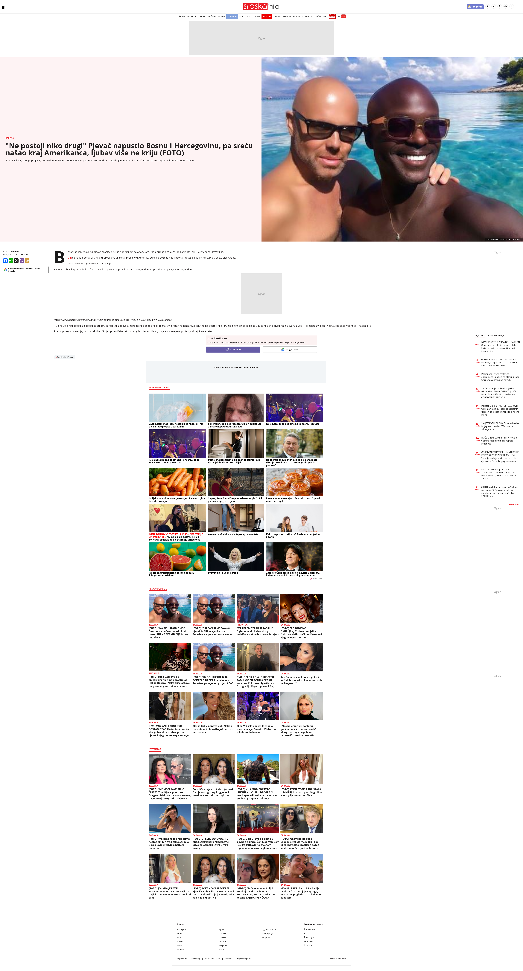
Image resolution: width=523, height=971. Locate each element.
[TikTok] (511, 6)
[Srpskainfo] (261, 7)
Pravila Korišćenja (212, 958)
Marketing (195, 958)
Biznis (241, 16)
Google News (292, 349)
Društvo (212, 16)
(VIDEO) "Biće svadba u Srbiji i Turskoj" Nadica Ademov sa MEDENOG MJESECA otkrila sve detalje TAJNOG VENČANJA (256, 893)
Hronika (221, 16)
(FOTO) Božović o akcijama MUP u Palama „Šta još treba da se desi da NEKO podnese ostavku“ (499, 362)
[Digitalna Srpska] (332, 16)
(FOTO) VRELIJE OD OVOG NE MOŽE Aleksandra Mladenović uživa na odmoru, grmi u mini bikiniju (211, 843)
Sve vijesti (191, 16)
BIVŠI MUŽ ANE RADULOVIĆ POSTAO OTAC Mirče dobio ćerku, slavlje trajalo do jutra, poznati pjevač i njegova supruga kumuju (169, 730)
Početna (181, 16)
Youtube (310, 941)
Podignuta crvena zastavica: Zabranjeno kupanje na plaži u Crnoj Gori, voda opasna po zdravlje (500, 376)
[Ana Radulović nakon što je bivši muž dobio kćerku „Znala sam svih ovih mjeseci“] (301, 657)
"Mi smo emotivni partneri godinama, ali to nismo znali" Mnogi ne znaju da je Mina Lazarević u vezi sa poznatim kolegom (298, 730)
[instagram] (499, 6)
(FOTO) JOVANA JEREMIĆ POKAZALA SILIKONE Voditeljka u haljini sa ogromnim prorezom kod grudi (170, 893)
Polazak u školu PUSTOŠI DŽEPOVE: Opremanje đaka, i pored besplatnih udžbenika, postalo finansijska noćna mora (500, 410)
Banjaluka (307, 16)
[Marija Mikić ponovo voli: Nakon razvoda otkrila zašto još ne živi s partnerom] (214, 706)
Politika (201, 16)
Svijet (249, 16)
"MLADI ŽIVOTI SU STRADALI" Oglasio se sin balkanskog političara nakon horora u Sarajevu (258, 631)
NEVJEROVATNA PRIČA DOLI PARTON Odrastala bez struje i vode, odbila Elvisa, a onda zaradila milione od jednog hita (500, 347)
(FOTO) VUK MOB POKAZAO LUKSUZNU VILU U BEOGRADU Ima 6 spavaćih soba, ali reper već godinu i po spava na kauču (257, 794)
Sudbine (277, 16)
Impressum (182, 958)
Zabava (257, 16)
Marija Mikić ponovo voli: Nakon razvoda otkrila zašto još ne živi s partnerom (213, 729)
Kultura (296, 16)
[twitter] (493, 6)
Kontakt (228, 958)
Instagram (310, 937)
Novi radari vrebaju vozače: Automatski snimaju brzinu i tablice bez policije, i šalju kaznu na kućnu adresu (499, 474)
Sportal (267, 16)
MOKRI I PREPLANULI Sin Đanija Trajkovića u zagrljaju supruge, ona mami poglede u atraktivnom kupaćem (301, 893)
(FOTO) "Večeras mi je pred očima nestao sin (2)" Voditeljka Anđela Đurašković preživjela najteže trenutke (169, 843)
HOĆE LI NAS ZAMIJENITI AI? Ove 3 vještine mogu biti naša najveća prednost (499, 440)
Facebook (310, 929)
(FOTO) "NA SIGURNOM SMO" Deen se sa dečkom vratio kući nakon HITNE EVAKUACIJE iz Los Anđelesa (168, 633)
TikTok (309, 945)
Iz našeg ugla (320, 16)
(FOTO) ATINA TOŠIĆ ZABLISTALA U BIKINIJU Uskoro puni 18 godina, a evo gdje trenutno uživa (301, 792)
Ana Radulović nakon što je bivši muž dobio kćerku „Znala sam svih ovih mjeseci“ (301, 680)
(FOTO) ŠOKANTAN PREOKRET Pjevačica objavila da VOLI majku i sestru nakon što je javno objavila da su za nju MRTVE (213, 893)
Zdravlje (232, 16)
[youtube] (505, 6)
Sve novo (514, 504)
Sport (221, 929)
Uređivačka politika (244, 958)
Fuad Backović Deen (65, 357)
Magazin (287, 16)
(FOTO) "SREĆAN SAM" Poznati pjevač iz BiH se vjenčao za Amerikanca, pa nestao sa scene (212, 631)
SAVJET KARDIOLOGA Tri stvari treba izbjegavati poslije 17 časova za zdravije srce (500, 426)
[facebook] (487, 6)
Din (70, 257)
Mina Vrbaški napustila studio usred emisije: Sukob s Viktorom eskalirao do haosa (256, 729)
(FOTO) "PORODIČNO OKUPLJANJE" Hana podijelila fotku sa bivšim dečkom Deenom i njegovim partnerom (301, 633)
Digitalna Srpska (269, 929)
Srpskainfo (14, 251)
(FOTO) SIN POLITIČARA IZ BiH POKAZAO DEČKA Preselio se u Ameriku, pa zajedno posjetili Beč (213, 680)
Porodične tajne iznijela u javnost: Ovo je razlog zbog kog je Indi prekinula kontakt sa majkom (213, 792)
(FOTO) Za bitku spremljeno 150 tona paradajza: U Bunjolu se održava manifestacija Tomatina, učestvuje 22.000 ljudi (500, 491)
